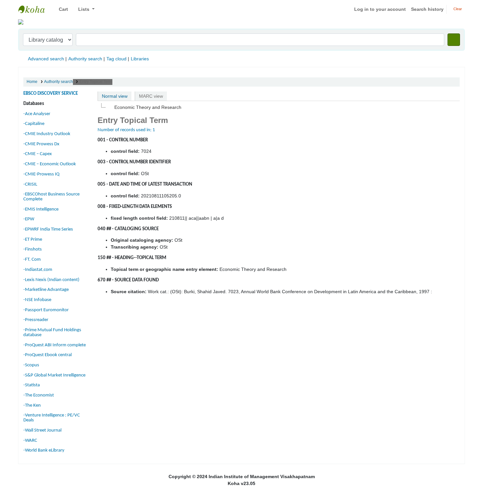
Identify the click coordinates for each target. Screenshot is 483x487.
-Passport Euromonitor (46, 310)
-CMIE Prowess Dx (41, 144)
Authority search (85, 58)
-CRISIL (30, 184)
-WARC (30, 440)
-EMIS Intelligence (40, 209)
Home (32, 81)
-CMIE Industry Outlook (46, 134)
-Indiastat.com (37, 269)
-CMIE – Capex (37, 154)
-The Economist (38, 395)
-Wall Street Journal (42, 430)
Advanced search (46, 58)
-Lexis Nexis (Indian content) (51, 279)
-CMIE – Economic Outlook (49, 164)
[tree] (279, 107)
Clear (457, 9)
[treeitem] (144, 107)
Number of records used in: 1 (126, 130)
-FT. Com (32, 259)
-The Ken (32, 405)
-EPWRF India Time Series (48, 229)
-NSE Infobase (37, 299)
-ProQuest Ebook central (47, 355)
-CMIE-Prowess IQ (41, 174)
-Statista (31, 385)
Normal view (114, 96)
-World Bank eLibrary (43, 450)
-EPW (28, 219)
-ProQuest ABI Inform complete (54, 345)
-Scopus (31, 365)
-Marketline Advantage (46, 289)
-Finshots (32, 249)
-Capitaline (33, 123)
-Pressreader (35, 319)
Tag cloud (116, 58)
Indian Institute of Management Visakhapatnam (34, 9)
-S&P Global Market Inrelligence (54, 375)
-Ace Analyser (36, 114)
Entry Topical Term (96, 81)
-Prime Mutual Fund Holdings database (52, 332)
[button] (61, 9)
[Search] (454, 39)
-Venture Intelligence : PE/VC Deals (51, 418)
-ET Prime (32, 239)
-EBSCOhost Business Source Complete (51, 197)
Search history (427, 9)
